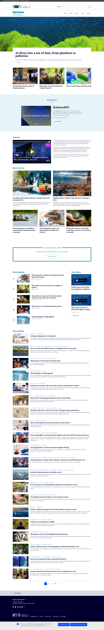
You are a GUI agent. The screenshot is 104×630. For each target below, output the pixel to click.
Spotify (54, 156)
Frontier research (35, 371)
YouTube (61, 156)
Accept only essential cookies (78, 624)
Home (65, 13)
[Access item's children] (72, 13)
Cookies (41, 616)
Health (32, 333)
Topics (76, 13)
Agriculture (33, 408)
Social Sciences (51, 358)
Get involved (58, 121)
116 (55, 583)
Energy (32, 346)
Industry (38, 346)
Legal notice (55, 616)
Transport (54, 470)
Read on (19, 62)
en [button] (60, 6)
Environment (42, 408)
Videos (82, 13)
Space (59, 408)
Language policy (33, 616)
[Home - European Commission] (22, 6)
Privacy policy (48, 616)
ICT (40, 519)
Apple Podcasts (85, 154)
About (88, 13)
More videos (76, 315)
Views (70, 13)
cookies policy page (38, 624)
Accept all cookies (63, 624)
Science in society (40, 333)
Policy (32, 395)
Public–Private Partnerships (61, 346)
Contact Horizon (17, 593)
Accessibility (63, 616)
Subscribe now (52, 256)
